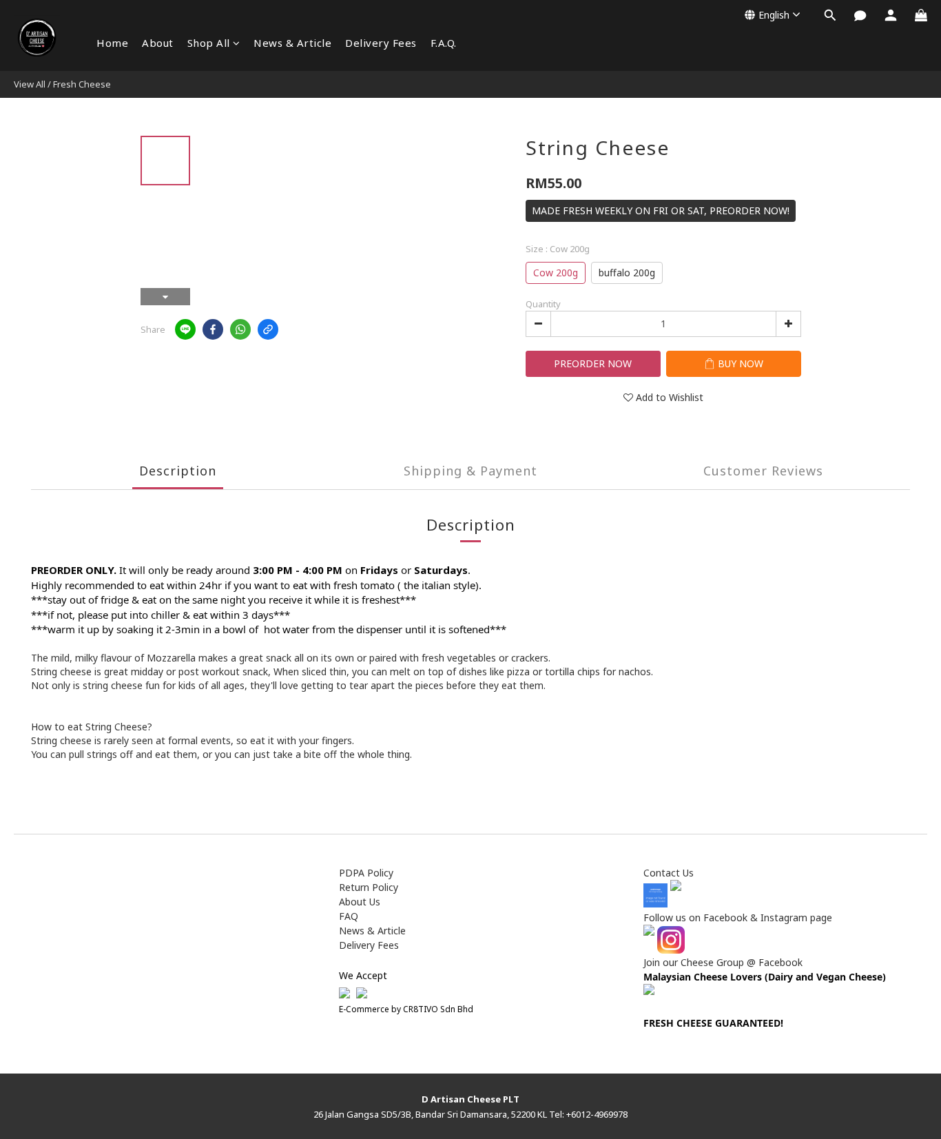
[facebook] (213, 329)
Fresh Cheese (82, 84)
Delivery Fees (381, 43)
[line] (185, 329)
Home (112, 43)
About (158, 43)
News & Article (292, 43)
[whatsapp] (240, 329)
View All (29, 84)
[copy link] (268, 329)
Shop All (208, 43)
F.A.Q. (444, 43)
